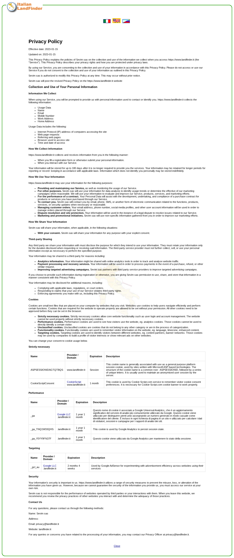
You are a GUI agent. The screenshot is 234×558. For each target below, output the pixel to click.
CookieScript (74, 382)
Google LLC (64, 414)
